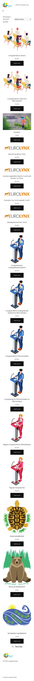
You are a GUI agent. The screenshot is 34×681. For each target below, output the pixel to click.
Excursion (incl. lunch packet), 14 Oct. (17, 200)
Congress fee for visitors (17, 55)
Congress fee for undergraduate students (17, 266)
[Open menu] (3, 11)
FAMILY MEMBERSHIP (17, 536)
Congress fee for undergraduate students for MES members (17, 312)
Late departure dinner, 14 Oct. (17, 222)
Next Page (18, 646)
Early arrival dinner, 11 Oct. (17, 154)
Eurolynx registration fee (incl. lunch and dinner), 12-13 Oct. (17, 177)
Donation (17, 132)
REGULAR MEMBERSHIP (17, 587)
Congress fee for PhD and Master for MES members (17, 400)
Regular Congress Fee (17, 488)
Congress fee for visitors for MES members (17, 100)
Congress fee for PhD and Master (17, 356)
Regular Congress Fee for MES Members (17, 444)
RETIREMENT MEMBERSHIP (17, 633)
